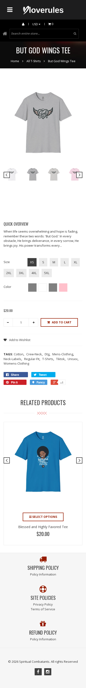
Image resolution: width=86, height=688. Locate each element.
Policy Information (43, 574)
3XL (21, 273)
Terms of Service (43, 609)
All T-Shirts (34, 61)
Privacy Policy (43, 604)
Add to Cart (61, 322)
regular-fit (32, 359)
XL (75, 262)
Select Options (44, 517)
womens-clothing (16, 363)
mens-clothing (63, 354)
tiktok (61, 359)
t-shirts (48, 359)
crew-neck (34, 354)
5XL (46, 273)
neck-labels (13, 359)
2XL (8, 273)
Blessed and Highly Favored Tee (43, 527)
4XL (34, 273)
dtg (47, 354)
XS (32, 262)
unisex (73, 359)
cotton (19, 354)
